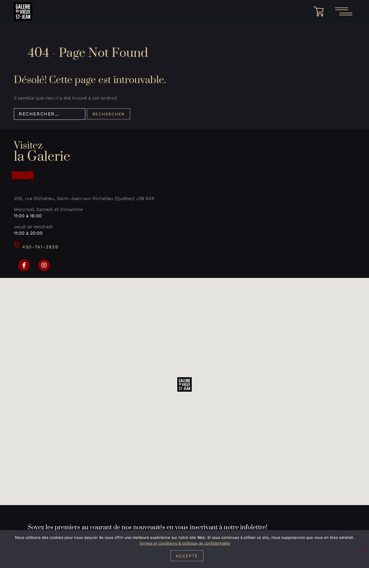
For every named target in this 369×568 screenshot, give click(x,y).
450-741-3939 (40, 247)
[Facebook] (24, 265)
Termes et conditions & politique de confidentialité (184, 543)
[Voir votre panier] (320, 11)
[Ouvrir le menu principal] (343, 11)
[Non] (362, 549)
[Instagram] (44, 265)
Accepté (187, 556)
